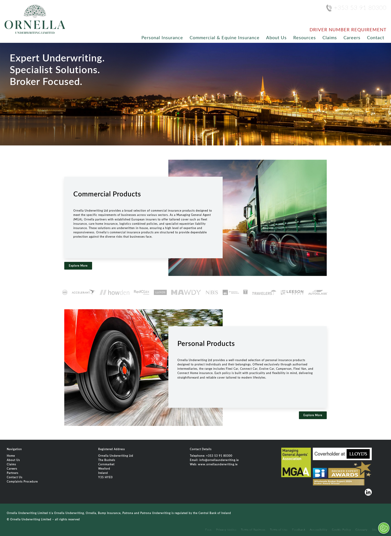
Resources (304, 38)
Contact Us (14, 477)
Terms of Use (279, 529)
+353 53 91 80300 (360, 8)
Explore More (78, 265)
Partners (12, 473)
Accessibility (318, 529)
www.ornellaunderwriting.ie (218, 464)
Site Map (378, 529)
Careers (351, 38)
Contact (375, 38)
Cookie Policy (341, 529)
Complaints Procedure (22, 481)
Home (11, 455)
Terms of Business (253, 529)
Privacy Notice (226, 529)
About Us (276, 38)
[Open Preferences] (383, 528)
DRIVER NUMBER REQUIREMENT (348, 30)
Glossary (361, 529)
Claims (329, 38)
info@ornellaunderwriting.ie (219, 460)
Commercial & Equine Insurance (225, 38)
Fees (208, 529)
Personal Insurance (162, 38)
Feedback (298, 529)
